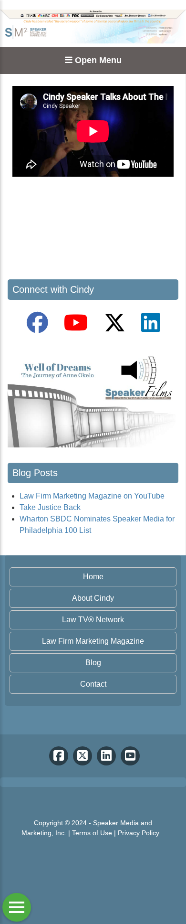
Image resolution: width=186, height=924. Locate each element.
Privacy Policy (138, 833)
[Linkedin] (106, 755)
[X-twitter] (82, 755)
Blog (93, 662)
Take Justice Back (50, 507)
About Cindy (93, 598)
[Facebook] (58, 755)
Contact (93, 684)
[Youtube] (130, 755)
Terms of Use (92, 833)
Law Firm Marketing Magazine (93, 641)
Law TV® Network (93, 620)
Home (93, 577)
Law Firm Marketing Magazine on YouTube (92, 496)
